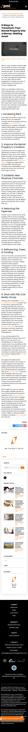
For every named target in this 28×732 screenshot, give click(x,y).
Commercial (14, 613)
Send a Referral (14, 635)
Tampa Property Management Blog (12, 13)
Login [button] (14, 615)
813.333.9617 (14, 1)
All (6, 560)
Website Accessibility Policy (8, 706)
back (4, 457)
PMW (9, 690)
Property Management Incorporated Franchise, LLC (14, 676)
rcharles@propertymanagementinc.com (14, 653)
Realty (14, 610)
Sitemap (15, 690)
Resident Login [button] (14, 627)
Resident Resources (14, 625)
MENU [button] (26, 7)
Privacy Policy (23, 690)
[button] (5, 477)
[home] (8, 6)
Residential (14, 607)
